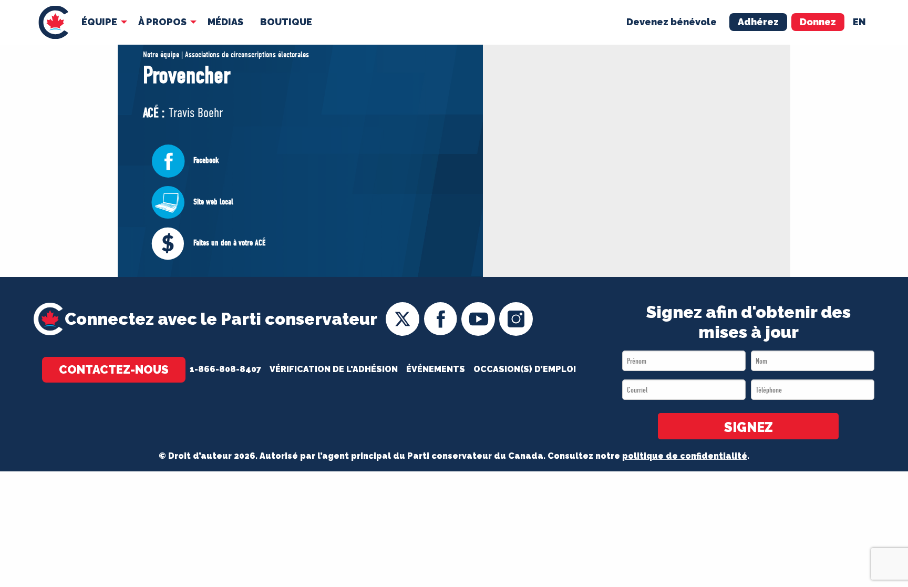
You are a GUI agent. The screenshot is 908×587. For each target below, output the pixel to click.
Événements (435, 369)
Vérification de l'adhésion (334, 369)
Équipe (99, 21)
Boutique (286, 21)
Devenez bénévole (671, 21)
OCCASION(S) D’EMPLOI (524, 369)
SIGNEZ (748, 427)
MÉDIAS (225, 21)
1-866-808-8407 (225, 369)
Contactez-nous (114, 369)
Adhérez (758, 21)
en (859, 21)
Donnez (818, 21)
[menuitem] (53, 22)
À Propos (162, 21)
